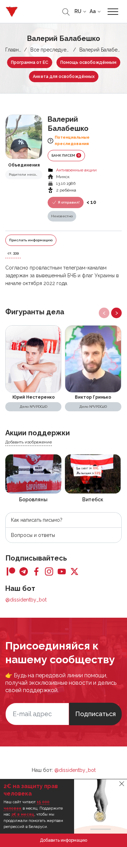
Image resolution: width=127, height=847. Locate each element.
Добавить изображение (28, 442)
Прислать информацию (31, 240)
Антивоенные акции (76, 170)
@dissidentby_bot (26, 600)
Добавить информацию (63, 840)
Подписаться (95, 714)
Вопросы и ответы (33, 535)
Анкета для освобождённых (64, 76)
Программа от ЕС (29, 62)
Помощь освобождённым (88, 62)
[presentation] (104, 313)
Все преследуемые (53, 50)
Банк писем (66, 155)
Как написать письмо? (36, 520)
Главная (14, 50)
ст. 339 (13, 253)
